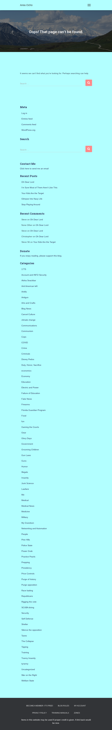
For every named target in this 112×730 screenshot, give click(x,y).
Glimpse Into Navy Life (31, 199)
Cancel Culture (28, 314)
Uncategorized (28, 669)
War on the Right (29, 675)
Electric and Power (30, 387)
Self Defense (27, 619)
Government (27, 444)
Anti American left (29, 286)
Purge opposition (29, 585)
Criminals (25, 354)
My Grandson (27, 523)
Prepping (25, 562)
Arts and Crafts (28, 303)
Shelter (24, 624)
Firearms (25, 404)
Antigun (24, 297)
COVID (24, 342)
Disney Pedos (27, 359)
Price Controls (27, 573)
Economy (25, 376)
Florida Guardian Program (33, 410)
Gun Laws (26, 455)
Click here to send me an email (34, 168)
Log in (24, 113)
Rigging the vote (28, 602)
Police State (26, 545)
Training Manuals (60, 713)
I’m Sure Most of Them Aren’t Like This (39, 187)
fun (22, 421)
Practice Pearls (28, 556)
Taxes (24, 635)
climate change (28, 320)
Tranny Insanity (28, 658)
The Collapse (27, 641)
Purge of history (28, 579)
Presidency (26, 568)
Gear (23, 432)
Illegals (24, 472)
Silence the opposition (31, 630)
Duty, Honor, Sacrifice (31, 365)
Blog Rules (63, 706)
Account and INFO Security (34, 275)
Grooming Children (30, 449)
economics (26, 371)
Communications (29, 325)
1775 (23, 269)
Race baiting (27, 590)
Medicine (25, 511)
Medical (25, 500)
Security (25, 613)
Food (23, 416)
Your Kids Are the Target (32, 193)
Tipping (24, 647)
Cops (23, 337)
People (24, 534)
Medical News (27, 506)
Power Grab (27, 551)
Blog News (26, 308)
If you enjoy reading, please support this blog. (41, 256)
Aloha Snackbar (28, 280)
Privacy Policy (39, 713)
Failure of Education (30, 393)
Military (24, 517)
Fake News (26, 399)
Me (22, 495)
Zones (77, 713)
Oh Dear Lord (27, 182)
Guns (23, 461)
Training (25, 652)
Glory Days (26, 438)
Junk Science (27, 483)
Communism (27, 331)
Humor (24, 466)
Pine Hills (25, 540)
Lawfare (25, 489)
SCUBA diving (27, 607)
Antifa (24, 292)
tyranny (24, 664)
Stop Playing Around (30, 204)
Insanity (25, 478)
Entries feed (27, 119)
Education (26, 382)
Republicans (27, 596)
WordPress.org (28, 130)
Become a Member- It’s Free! (39, 706)
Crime (24, 348)
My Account (80, 706)
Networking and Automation (34, 528)
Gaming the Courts (30, 427)
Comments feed (28, 124)
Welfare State (27, 680)
